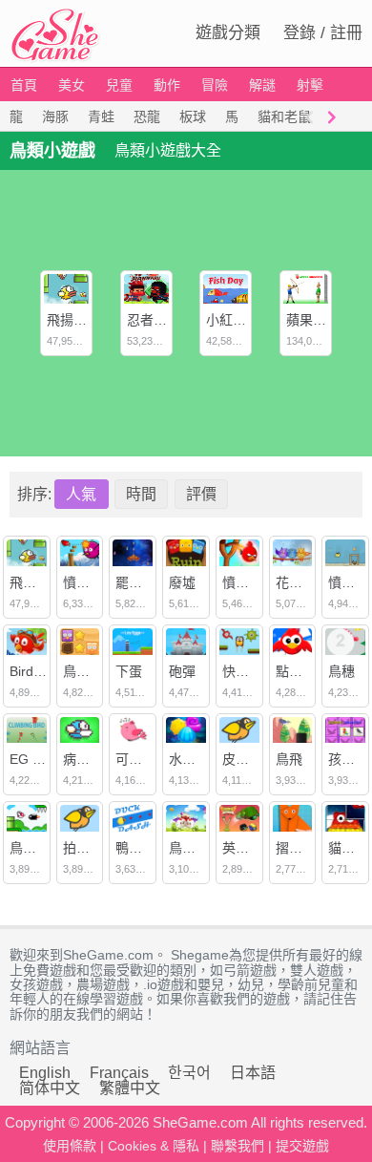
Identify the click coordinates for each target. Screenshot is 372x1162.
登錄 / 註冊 (322, 33)
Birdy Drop (41, 671)
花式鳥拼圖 (309, 582)
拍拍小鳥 (89, 848)
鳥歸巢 (83, 671)
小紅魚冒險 (239, 319)
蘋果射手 (313, 319)
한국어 (189, 1073)
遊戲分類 (228, 33)
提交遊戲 (302, 1145)
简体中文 (49, 1088)
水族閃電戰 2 (208, 759)
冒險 (214, 85)
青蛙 (101, 116)
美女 (71, 85)
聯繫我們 (237, 1145)
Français (119, 1073)
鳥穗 (341, 671)
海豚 (55, 116)
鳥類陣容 (195, 848)
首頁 (23, 85)
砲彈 (182, 671)
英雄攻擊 (249, 848)
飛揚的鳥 (73, 319)
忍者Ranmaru (168, 319)
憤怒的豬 (249, 582)
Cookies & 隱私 (153, 1145)
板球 (192, 116)
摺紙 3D (299, 848)
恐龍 (147, 116)
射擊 (310, 85)
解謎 (262, 85)
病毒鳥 (83, 759)
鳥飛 (289, 759)
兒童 (119, 85)
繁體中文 (129, 1088)
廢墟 (182, 582)
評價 (201, 494)
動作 (167, 85)
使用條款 (69, 1145)
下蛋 (128, 671)
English (45, 1073)
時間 (141, 494)
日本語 (253, 1073)
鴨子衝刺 (142, 848)
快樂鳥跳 (249, 671)
